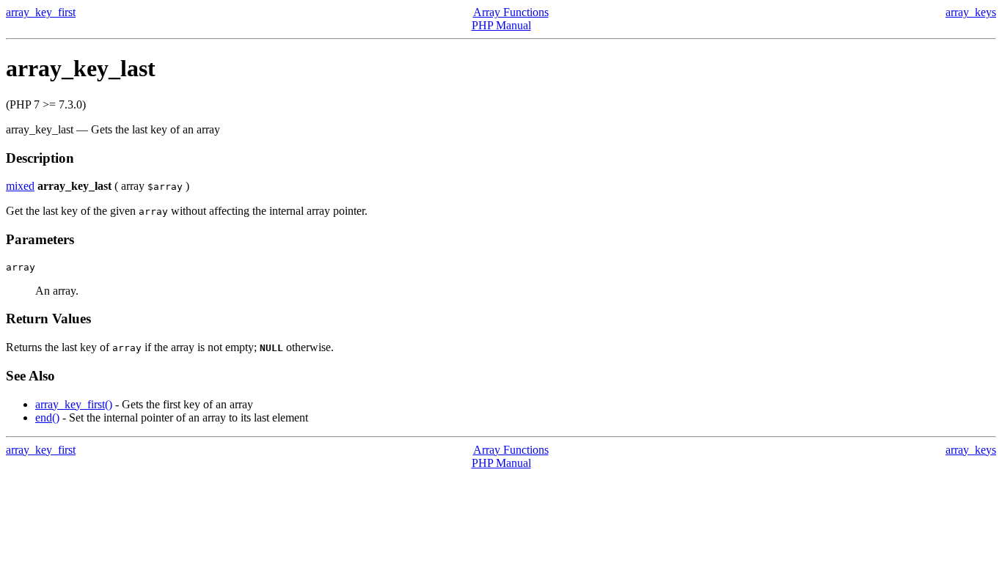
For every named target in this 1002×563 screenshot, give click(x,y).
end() (47, 417)
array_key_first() (73, 404)
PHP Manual (501, 25)
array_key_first (41, 12)
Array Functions (511, 12)
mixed (20, 186)
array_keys (971, 12)
